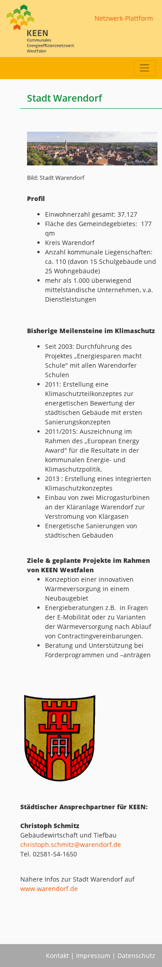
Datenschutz (136, 955)
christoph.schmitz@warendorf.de (70, 844)
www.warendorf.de (49, 888)
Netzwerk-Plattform (123, 18)
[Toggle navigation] (145, 68)
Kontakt (57, 955)
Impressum (93, 955)
